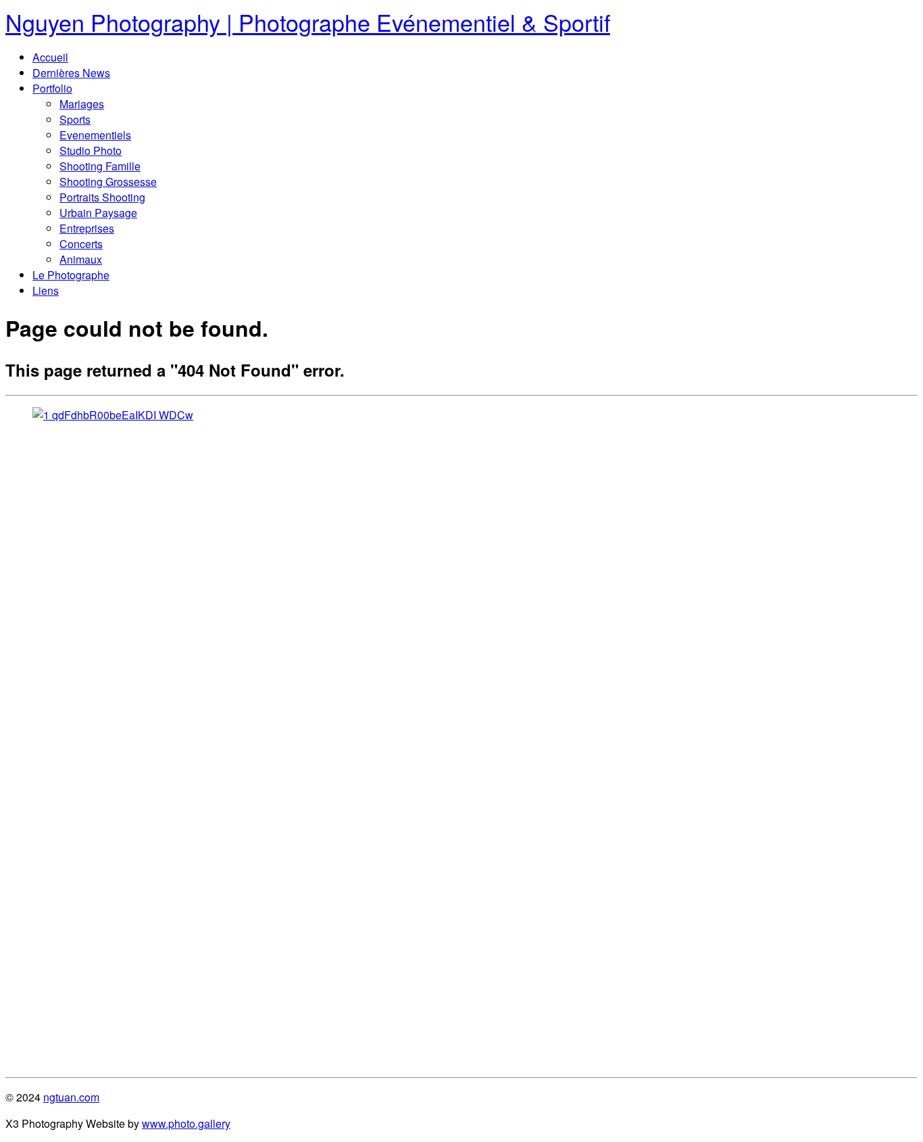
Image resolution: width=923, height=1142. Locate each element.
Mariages (81, 104)
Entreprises (86, 228)
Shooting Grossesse (108, 181)
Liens (45, 290)
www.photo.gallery (186, 1123)
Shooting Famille (100, 166)
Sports (75, 119)
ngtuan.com (71, 1097)
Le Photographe (70, 275)
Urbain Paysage (98, 212)
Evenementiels (95, 135)
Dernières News (71, 72)
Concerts (81, 244)
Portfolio (52, 88)
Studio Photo (90, 150)
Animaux (80, 259)
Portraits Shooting (102, 197)
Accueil (50, 57)
